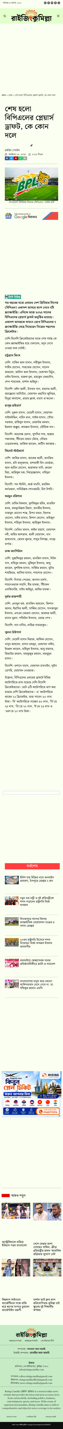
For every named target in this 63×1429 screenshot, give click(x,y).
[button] (7, 158)
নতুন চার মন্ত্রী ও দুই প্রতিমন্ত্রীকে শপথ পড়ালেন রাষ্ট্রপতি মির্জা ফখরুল (37, 901)
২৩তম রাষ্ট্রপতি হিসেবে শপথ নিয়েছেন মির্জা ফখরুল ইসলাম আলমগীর (36, 943)
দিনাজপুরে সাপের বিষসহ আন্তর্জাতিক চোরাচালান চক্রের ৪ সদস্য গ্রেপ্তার (37, 922)
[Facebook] (45, 3)
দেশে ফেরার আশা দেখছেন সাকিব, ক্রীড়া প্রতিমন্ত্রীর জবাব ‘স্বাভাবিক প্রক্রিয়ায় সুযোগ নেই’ (47, 1249)
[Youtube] (52, 3)
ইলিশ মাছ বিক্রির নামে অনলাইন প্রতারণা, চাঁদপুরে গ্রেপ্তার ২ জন (37, 879)
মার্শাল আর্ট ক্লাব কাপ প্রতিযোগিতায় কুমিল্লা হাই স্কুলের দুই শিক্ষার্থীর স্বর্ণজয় (46, 1304)
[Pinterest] (59, 3)
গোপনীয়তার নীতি (47, 1341)
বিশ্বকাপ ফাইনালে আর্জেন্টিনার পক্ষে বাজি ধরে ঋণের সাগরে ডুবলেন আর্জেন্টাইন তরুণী (15, 1304)
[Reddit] (55, 3)
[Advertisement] (31, 56)
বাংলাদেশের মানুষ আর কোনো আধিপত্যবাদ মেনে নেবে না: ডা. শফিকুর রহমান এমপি (37, 984)
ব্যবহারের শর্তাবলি (31, 1341)
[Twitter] (48, 3)
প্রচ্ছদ (4, 95)
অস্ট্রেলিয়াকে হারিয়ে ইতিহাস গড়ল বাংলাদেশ (14, 1244)
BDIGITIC (47, 1425)
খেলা (10, 95)
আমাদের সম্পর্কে (15, 1341)
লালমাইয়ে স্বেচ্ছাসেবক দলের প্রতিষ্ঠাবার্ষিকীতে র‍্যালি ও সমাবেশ (37, 962)
